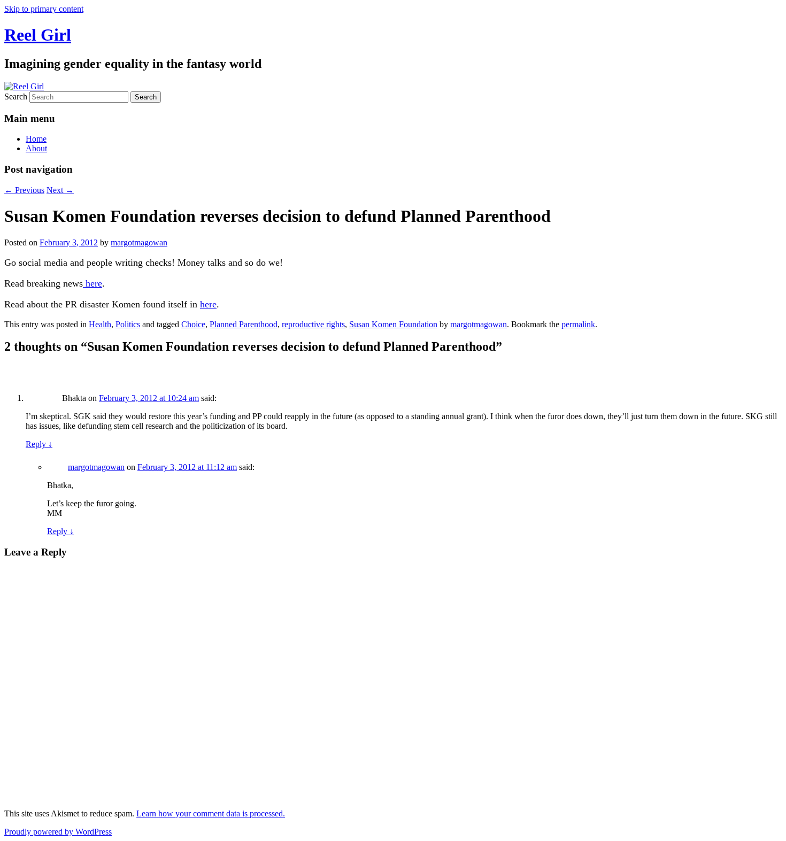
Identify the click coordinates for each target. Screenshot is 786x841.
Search (15, 96)
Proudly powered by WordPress (58, 831)
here (92, 283)
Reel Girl (37, 34)
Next (60, 190)
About (36, 148)
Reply (39, 444)
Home (36, 138)
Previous (24, 190)
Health (100, 324)
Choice (193, 324)
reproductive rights (313, 324)
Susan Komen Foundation (393, 324)
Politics (127, 324)
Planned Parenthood (244, 324)
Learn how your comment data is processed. (210, 813)
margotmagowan (139, 242)
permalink (578, 324)
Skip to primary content (43, 8)
